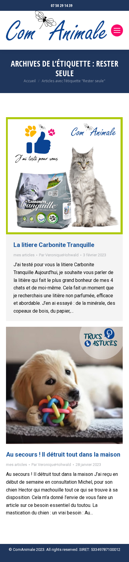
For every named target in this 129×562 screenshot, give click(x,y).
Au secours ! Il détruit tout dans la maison (63, 454)
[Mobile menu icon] (117, 30)
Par (59, 255)
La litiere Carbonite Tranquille (54, 244)
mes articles (24, 255)
